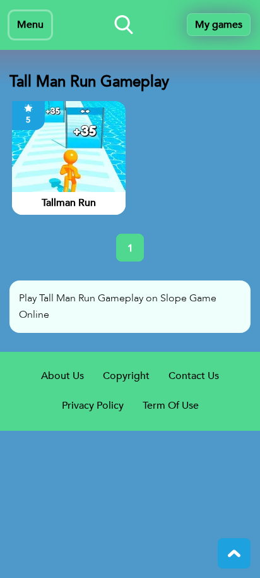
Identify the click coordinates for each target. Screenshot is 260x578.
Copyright (126, 376)
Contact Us (193, 376)
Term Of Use (171, 405)
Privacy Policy (93, 405)
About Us (62, 376)
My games (218, 25)
